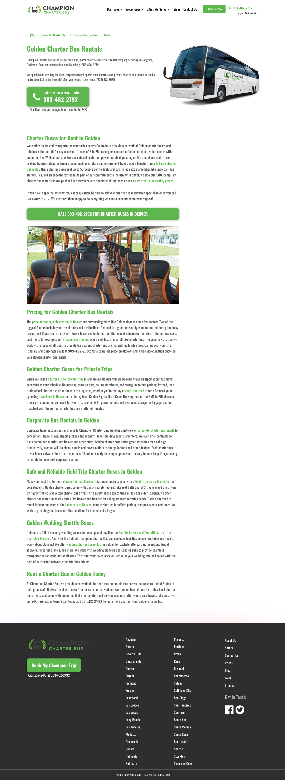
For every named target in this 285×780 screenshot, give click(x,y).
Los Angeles (133, 726)
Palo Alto (131, 763)
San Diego (180, 697)
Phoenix (179, 639)
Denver (130, 668)
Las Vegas (132, 712)
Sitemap (230, 685)
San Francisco (182, 705)
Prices (176, 9)
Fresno (130, 690)
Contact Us (190, 9)
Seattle (178, 748)
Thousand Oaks (183, 763)
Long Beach (133, 719)
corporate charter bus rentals (155, 430)
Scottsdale (180, 741)
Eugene (130, 675)
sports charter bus (135, 390)
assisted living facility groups (154, 180)
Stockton (179, 756)
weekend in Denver (53, 396)
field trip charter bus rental (152, 481)
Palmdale (131, 756)
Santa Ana (180, 719)
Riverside (179, 668)
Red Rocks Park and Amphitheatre (140, 532)
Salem (178, 683)
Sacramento (181, 675)
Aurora (130, 646)
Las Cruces (132, 705)
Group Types (132, 9)
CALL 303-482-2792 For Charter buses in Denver (103, 214)
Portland (179, 646)
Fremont (131, 683)
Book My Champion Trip (54, 665)
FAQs (228, 677)
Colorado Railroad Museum (78, 481)
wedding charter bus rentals (84, 544)
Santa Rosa (181, 734)
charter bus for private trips (65, 379)
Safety (229, 647)
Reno (177, 661)
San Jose (179, 712)
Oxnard (130, 748)
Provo (177, 653)
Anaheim (131, 639)
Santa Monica (182, 726)
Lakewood (132, 697)
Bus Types (113, 9)
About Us (230, 640)
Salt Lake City (182, 690)
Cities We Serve (156, 9)
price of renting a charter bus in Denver (57, 321)
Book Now (214, 9)
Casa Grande (133, 661)
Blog (227, 670)
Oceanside (132, 741)
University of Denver (78, 504)
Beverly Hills (133, 653)
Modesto (131, 734)
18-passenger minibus (75, 339)
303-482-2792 (242, 7)
